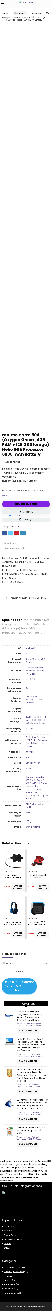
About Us (8, 1230)
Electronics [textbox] (25, 963)
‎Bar (27, 757)
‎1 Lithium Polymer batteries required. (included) (35, 670)
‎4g (27, 688)
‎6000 (28, 768)
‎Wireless (30, 728)
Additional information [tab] (15, 548)
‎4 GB (28, 653)
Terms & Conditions (13, 1239)
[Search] (47, 4)
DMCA (7, 1248)
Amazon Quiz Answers (14, 1267)
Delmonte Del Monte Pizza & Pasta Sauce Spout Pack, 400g (31, 1130)
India (19, 515)
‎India (28, 812)
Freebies (8, 1276)
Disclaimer (9, 1226)
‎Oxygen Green (33, 762)
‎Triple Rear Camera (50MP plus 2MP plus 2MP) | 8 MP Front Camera (36, 742)
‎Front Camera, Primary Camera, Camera (34, 699)
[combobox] (26, 963)
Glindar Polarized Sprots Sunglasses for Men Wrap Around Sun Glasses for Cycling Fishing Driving (29, 1015)
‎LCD (27, 708)
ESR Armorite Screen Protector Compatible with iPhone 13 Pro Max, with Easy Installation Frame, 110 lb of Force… (32, 1104)
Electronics (19, 13)
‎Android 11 (31, 648)
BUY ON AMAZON (26, 504)
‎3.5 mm (30, 751)
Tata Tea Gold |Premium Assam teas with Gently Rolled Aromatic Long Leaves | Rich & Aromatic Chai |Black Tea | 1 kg (32, 1075)
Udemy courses (11, 1293)
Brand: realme (33, 826)
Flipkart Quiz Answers (14, 1271)
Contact (7, 1243)
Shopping (8, 1288)
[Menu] (3, 4)
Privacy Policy (10, 1235)
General (8, 1280)
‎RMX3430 (30, 679)
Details (4, 495)
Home (5, 13)
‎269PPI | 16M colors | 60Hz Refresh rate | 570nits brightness (36, 719)
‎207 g (28, 821)
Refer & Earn (9, 1284)
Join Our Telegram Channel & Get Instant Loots (19, 986)
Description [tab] (10, 543)
